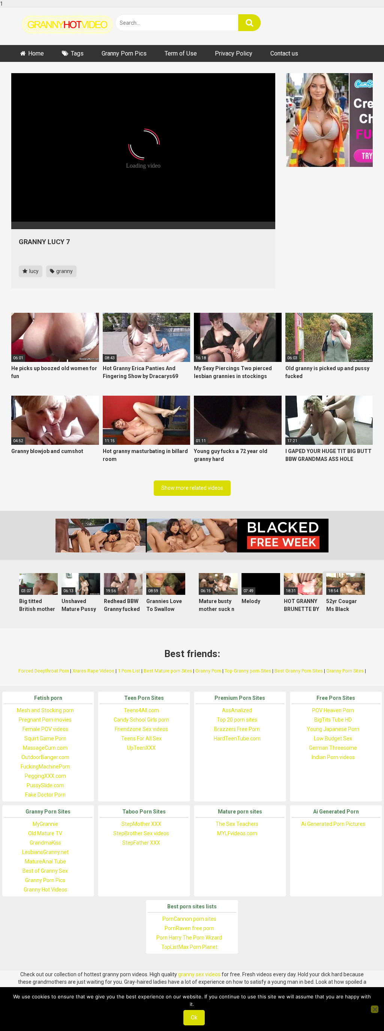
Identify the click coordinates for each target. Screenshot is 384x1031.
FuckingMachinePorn (45, 767)
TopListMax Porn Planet (189, 947)
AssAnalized (237, 710)
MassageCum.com (45, 748)
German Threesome (333, 748)
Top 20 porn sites (237, 720)
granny (64, 271)
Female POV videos (45, 729)
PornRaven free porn (189, 928)
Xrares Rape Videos (93, 671)
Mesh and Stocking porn (45, 710)
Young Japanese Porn (333, 729)
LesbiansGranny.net (45, 852)
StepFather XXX (141, 843)
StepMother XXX (141, 824)
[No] (374, 1009)
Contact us (284, 53)
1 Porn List (129, 671)
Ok (194, 1017)
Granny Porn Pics (124, 53)
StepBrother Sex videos (141, 833)
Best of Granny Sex (45, 871)
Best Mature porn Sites (168, 671)
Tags (77, 53)
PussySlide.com (45, 785)
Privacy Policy (233, 53)
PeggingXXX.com (45, 776)
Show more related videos (192, 488)
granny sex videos (199, 974)
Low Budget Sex (333, 738)
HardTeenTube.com (237, 738)
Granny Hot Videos (45, 890)
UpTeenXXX (141, 748)
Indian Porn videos (333, 757)
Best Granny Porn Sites (298, 671)
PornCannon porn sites (189, 919)
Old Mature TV (45, 833)
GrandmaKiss (45, 843)
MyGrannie (45, 824)
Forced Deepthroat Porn (43, 671)
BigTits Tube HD (333, 720)
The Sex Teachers (237, 824)
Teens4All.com (141, 710)
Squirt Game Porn (45, 738)
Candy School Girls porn (141, 720)
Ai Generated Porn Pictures (333, 824)
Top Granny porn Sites (248, 671)
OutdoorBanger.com (45, 757)
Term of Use (181, 53)
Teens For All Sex (141, 738)
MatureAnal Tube (45, 861)
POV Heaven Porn (333, 710)
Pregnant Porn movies (45, 720)
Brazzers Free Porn (237, 729)
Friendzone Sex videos (141, 729)
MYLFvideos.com (237, 833)
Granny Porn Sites (345, 671)
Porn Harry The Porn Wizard (189, 938)
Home (36, 53)
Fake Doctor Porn (45, 795)
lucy (33, 271)
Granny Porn (208, 671)
